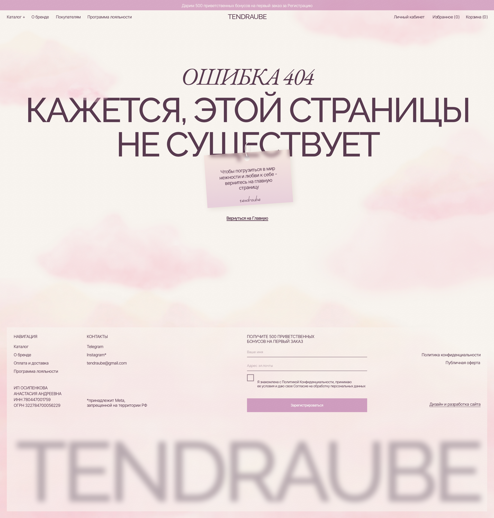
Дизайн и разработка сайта (455, 404)
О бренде (40, 16)
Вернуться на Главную (247, 218)
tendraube (247, 17)
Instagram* (96, 354)
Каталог (21, 346)
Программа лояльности (109, 16)
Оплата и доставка (31, 363)
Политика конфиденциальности (451, 354)
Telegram (95, 346)
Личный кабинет (409, 16)
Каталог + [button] (16, 16)
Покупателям (68, 16)
